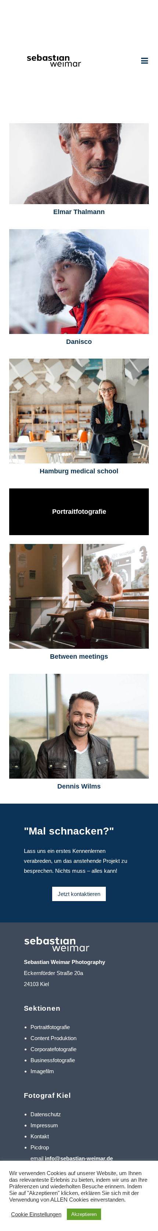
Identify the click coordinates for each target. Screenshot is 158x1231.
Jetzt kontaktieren (79, 894)
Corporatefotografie (53, 1049)
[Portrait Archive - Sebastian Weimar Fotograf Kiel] (51, 61)
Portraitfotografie (50, 1027)
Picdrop (39, 1147)
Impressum (44, 1125)
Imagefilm (42, 1071)
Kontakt (39, 1136)
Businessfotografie (52, 1060)
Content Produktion (53, 1038)
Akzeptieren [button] (84, 1214)
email (71, 1158)
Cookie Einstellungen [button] (36, 1214)
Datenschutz (45, 1114)
